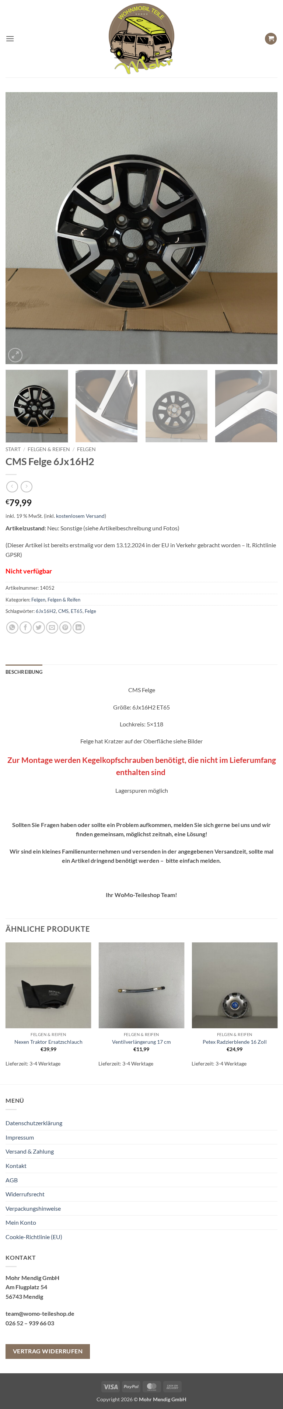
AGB (12, 1179)
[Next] (262, 228)
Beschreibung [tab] (24, 672)
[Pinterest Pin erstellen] (65, 627)
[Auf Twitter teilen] (39, 627)
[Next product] (12, 486)
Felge (90, 611)
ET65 (77, 611)
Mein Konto (21, 1222)
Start (13, 449)
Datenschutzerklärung (34, 1122)
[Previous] (20, 228)
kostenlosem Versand (80, 516)
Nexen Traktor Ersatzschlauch (48, 1042)
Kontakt (16, 1165)
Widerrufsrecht (25, 1193)
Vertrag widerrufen (48, 1351)
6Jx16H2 (46, 611)
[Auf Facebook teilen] (26, 627)
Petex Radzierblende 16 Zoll (235, 1042)
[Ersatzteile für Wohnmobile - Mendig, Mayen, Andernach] (141, 38)
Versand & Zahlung (30, 1151)
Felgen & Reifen (49, 449)
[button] (10, 38)
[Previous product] (26, 486)
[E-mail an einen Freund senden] (52, 627)
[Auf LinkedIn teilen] (79, 627)
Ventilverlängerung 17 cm (141, 1042)
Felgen (86, 449)
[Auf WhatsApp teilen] (12, 627)
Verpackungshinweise (33, 1208)
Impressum (20, 1137)
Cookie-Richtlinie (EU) (34, 1236)
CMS (63, 611)
